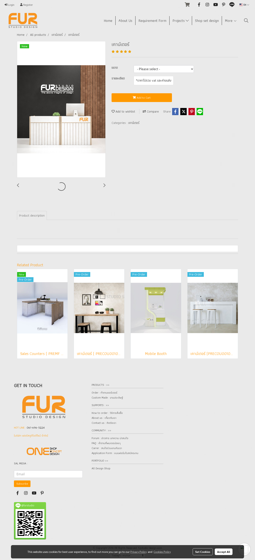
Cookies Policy (162, 551)
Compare (152, 111)
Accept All (223, 551)
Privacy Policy (138, 551)
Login (10, 5)
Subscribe (22, 483)
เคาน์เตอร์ (133, 122)
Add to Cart (143, 97)
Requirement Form (152, 20)
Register (28, 5)
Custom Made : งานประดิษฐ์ (107, 397)
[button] (246, 20)
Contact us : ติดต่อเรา (104, 423)
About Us (125, 20)
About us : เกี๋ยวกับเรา (104, 418)
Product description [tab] (32, 215)
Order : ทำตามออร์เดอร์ (104, 392)
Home (108, 20)
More (229, 20)
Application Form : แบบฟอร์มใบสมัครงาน (115, 453)
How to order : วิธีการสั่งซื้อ (107, 413)
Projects (179, 20)
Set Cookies (202, 551)
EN (245, 5)
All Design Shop (101, 468)
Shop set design (207, 20)
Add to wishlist (125, 111)
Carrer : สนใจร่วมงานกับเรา (107, 448)
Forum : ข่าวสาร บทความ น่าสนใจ (110, 438)
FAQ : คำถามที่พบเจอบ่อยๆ (106, 443)
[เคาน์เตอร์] (61, 109)
